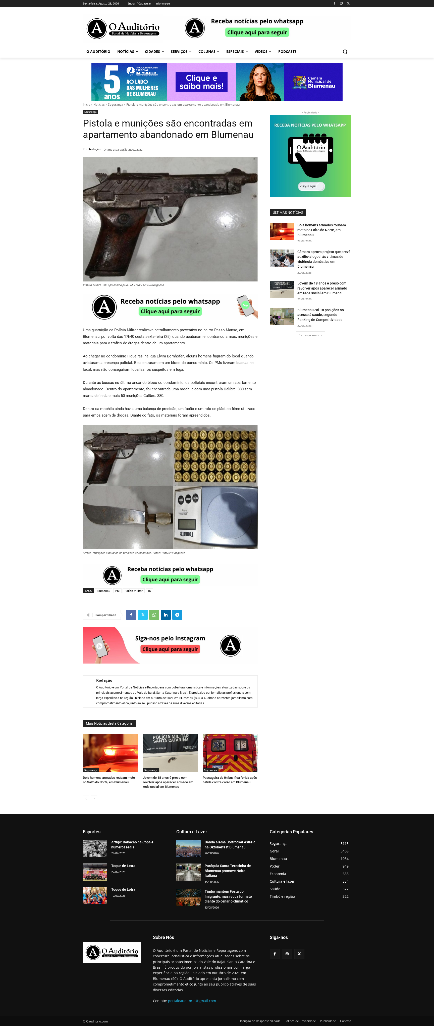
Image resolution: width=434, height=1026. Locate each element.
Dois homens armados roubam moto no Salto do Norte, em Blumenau (321, 230)
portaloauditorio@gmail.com (192, 1000)
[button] (345, 52)
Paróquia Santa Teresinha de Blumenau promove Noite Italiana (228, 871)
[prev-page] (86, 799)
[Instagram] (341, 4)
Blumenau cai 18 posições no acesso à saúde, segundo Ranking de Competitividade (320, 315)
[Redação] (87, 691)
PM (117, 591)
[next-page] (94, 799)
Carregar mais (309, 335)
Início (86, 104)
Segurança (115, 104)
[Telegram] (177, 615)
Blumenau (103, 591)
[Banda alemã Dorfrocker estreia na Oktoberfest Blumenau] (188, 848)
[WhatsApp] (154, 615)
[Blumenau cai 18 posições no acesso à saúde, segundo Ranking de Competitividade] (282, 316)
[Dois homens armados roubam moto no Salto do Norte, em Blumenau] (110, 753)
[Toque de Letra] (95, 872)
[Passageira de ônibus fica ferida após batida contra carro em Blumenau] (230, 753)
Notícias (99, 104)
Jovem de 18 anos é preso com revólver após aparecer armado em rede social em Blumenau (168, 782)
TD (149, 591)
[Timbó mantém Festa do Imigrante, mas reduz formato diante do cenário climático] (188, 897)
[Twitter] (348, 4)
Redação (94, 149)
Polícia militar (134, 591)
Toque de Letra (123, 866)
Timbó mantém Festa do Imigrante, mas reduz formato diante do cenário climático (228, 896)
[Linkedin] (166, 615)
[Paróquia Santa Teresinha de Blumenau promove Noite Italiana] (188, 872)
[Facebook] (334, 4)
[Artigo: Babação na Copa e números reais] (95, 848)
